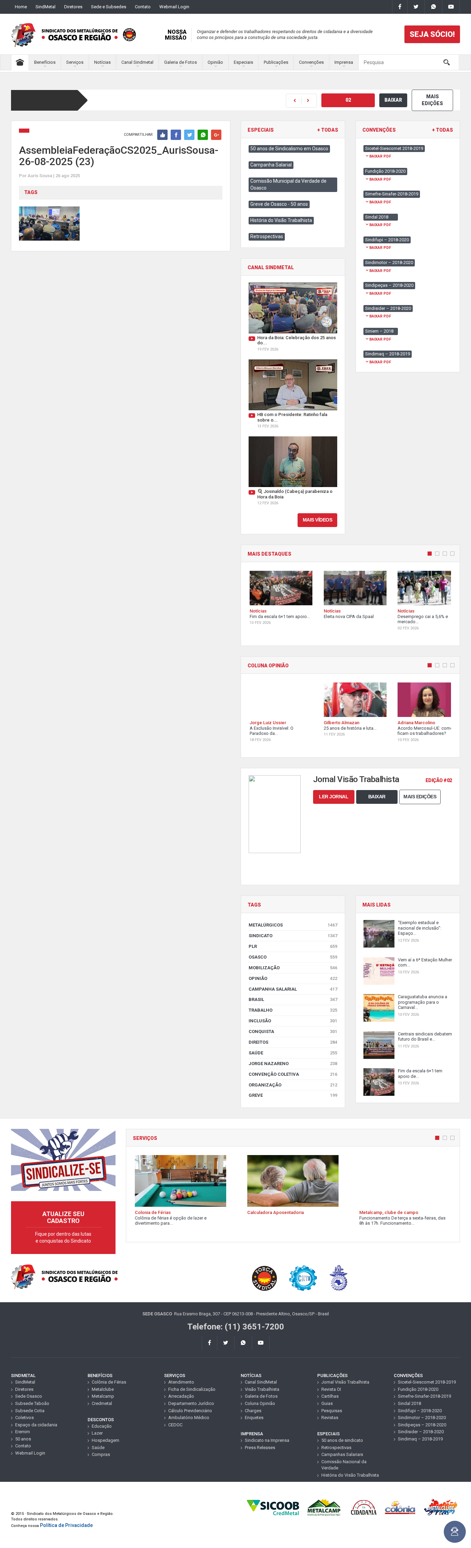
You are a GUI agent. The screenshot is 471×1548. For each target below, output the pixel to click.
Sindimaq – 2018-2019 (420, 1438)
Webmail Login (174, 6)
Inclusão (293, 1020)
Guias (327, 1403)
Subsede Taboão (32, 1403)
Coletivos (24, 1417)
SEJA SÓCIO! (432, 34)
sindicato (293, 935)
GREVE (293, 1095)
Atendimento (181, 1382)
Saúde (293, 1052)
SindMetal (46, 6)
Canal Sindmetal (137, 62)
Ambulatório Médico (188, 1417)
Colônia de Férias (109, 1382)
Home (21, 6)
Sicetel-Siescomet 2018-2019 (427, 1382)
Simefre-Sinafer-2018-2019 (424, 1396)
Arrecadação (181, 1396)
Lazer (97, 1433)
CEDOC (175, 1424)
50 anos (23, 1438)
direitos (293, 1042)
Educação (102, 1426)
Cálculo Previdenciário (190, 1410)
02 (348, 100)
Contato (143, 6)
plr (293, 946)
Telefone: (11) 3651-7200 (235, 1327)
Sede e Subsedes (108, 6)
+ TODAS (327, 130)
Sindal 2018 (409, 1403)
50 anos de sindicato (342, 1440)
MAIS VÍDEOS (317, 520)
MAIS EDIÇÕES (432, 100)
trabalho (293, 1010)
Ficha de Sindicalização (192, 1389)
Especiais (243, 62)
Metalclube (103, 1389)
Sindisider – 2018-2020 (421, 1431)
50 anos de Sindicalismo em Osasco (289, 148)
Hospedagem (105, 1440)
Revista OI (331, 1389)
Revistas (329, 1417)
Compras (101, 1454)
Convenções (311, 62)
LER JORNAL (333, 796)
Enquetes (254, 1417)
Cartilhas (330, 1396)
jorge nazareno (293, 1063)
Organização (293, 1084)
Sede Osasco (28, 1396)
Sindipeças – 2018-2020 (422, 1424)
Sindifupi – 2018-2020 (420, 1410)
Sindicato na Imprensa (267, 1440)
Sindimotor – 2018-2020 (422, 1417)
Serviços (74, 62)
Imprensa (343, 62)
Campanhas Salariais (342, 1454)
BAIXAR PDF (380, 156)
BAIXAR (393, 100)
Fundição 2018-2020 (418, 1389)
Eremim (22, 1431)
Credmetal (102, 1403)
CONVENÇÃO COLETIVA (293, 1074)
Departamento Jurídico (191, 1403)
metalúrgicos (293, 925)
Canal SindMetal (261, 1382)
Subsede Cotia (29, 1410)
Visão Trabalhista (262, 1389)
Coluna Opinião (260, 1403)
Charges (253, 1410)
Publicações (276, 62)
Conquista (293, 1031)
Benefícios (45, 62)
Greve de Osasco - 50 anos (279, 204)
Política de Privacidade (66, 1525)
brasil (293, 999)
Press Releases (260, 1447)
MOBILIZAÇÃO (293, 967)
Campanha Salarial (271, 165)
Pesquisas (331, 1410)
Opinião (215, 62)
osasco (293, 957)
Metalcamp (103, 1396)
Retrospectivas (266, 236)
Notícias (102, 62)
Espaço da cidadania (36, 1424)
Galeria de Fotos (180, 62)
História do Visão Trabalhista (281, 220)
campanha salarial (293, 989)
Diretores (73, 6)
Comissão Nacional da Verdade (344, 1465)
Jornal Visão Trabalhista (345, 1382)
